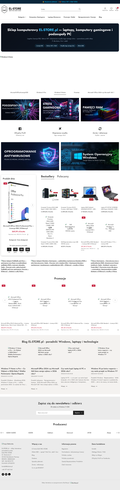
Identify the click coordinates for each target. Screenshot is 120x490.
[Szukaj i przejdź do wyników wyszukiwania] (79, 9)
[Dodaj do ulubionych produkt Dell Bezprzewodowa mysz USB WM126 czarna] (77, 218)
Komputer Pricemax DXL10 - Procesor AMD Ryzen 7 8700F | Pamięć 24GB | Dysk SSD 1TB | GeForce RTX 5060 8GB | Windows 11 (69, 208)
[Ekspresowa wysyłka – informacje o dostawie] (60, 131)
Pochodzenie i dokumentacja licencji (73, 452)
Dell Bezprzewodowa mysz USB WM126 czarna (69, 243)
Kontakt (94, 449)
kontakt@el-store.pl (7, 466)
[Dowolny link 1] (9, 474)
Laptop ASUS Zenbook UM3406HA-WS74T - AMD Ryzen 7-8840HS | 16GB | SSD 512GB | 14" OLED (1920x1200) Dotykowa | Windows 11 (90, 208)
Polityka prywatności (68, 458)
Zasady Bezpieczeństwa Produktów (72, 461)
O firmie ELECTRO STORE (40, 449)
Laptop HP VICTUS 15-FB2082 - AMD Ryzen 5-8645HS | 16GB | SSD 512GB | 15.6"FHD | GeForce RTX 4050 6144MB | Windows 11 (109, 208)
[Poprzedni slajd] (4, 73)
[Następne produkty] (115, 300)
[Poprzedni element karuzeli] (2, 433)
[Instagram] (6, 474)
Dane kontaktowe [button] (98, 444)
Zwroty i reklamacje (37, 465)
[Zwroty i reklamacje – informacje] (100, 131)
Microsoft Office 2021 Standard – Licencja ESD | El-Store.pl (44, 324)
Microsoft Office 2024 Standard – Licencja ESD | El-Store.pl (89, 243)
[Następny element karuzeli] (118, 433)
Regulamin (65, 449)
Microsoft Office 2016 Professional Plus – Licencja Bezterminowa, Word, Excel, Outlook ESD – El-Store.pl (15, 324)
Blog (33, 455)
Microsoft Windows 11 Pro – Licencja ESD (109, 243)
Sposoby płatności (37, 461)
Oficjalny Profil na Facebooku (101, 458)
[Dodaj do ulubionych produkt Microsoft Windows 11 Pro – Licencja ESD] (117, 218)
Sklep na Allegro (97, 455)
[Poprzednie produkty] (5, 300)
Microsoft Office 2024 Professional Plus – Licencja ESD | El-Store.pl (18, 227)
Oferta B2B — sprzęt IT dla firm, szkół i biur (45, 452)
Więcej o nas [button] (37, 444)
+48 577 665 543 (7, 470)
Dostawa (34, 458)
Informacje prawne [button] (69, 444)
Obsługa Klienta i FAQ (98, 452)
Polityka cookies (67, 455)
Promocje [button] (60, 278)
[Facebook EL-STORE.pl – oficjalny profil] (20, 131)
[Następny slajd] (116, 73)
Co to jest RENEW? (38, 468)
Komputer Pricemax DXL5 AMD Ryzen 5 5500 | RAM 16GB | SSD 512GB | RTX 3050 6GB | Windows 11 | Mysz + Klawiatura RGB (50, 208)
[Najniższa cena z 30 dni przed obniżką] (28, 234)
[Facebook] (3, 474)
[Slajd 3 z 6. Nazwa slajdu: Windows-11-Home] (60, 73)
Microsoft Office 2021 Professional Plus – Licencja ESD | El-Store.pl (75, 324)
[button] (22, 17)
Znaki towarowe (66, 465)
